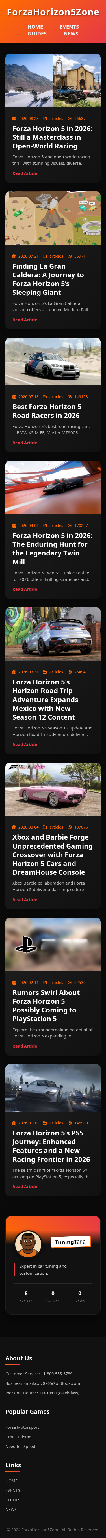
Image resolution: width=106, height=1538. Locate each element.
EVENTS (69, 26)
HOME (35, 26)
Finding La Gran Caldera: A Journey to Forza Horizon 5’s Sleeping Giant (48, 279)
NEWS (71, 33)
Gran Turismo (18, 1436)
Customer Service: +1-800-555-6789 (38, 1373)
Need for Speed (20, 1446)
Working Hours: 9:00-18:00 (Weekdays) (42, 1393)
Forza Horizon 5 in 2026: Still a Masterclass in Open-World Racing (52, 137)
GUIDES (37, 33)
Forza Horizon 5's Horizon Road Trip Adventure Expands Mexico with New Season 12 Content (45, 699)
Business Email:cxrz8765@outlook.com (42, 1383)
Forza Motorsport (22, 1427)
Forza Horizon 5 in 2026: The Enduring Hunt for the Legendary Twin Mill (52, 548)
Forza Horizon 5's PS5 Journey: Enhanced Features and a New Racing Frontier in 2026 (51, 1146)
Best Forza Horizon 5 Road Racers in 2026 (46, 411)
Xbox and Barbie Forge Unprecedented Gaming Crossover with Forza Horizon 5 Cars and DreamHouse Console (52, 854)
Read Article (24, 173)
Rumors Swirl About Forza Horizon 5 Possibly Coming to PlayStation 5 (46, 1005)
